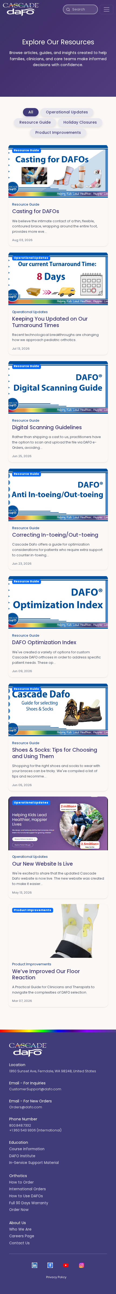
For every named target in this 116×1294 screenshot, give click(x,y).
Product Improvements (58, 132)
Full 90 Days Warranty (28, 1203)
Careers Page (21, 1236)
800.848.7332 (20, 1125)
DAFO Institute (22, 1156)
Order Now (19, 1209)
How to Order (21, 1182)
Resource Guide (35, 122)
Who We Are (20, 1229)
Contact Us (19, 1243)
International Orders (27, 1189)
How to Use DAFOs (26, 1196)
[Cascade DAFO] (21, 9)
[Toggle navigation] (106, 9)
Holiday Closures (80, 122)
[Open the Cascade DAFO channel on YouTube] (66, 1265)
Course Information (27, 1149)
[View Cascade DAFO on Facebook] (50, 1265)
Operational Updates (67, 112)
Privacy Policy (56, 1277)
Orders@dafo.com (25, 1107)
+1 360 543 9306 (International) (35, 1130)
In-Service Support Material (34, 1162)
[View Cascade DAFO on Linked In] (34, 1265)
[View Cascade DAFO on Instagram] (81, 1265)
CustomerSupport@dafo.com (35, 1089)
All (30, 112)
